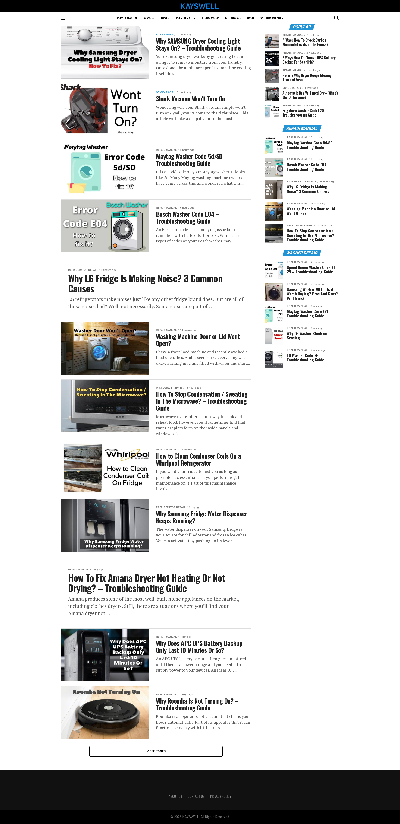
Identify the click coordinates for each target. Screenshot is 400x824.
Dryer (165, 18)
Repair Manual (127, 18)
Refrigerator (185, 18)
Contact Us (196, 796)
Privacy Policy (220, 796)
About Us (175, 796)
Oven (250, 18)
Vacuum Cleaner (271, 18)
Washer (149, 18)
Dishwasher (210, 18)
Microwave (233, 18)
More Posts (156, 751)
